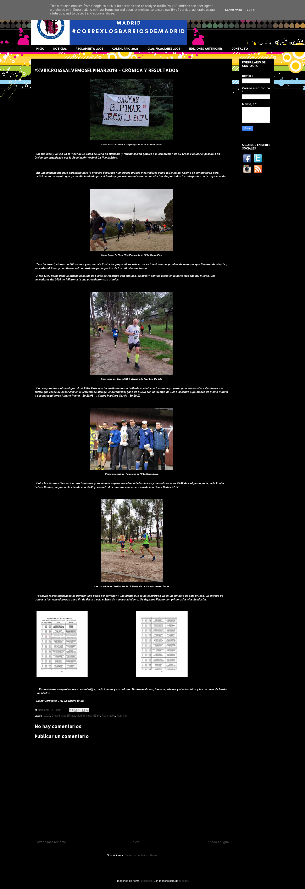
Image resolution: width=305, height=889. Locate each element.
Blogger (183, 880)
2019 (47, 715)
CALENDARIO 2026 (125, 48)
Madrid (81, 715)
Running (122, 715)
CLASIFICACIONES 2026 (164, 48)
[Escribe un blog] (75, 710)
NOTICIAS (60, 48)
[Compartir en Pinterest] (87, 710)
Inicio (136, 842)
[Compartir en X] (79, 710)
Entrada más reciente (50, 842)
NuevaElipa (93, 715)
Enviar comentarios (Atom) (140, 855)
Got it (251, 9)
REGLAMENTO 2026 (89, 48)
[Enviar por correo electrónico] (71, 710)
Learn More (233, 9)
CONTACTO (240, 48)
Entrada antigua (217, 842)
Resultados (108, 715)
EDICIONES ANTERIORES (206, 48)
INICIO (40, 48)
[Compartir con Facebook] (83, 710)
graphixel (146, 880)
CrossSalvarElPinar (63, 715)
